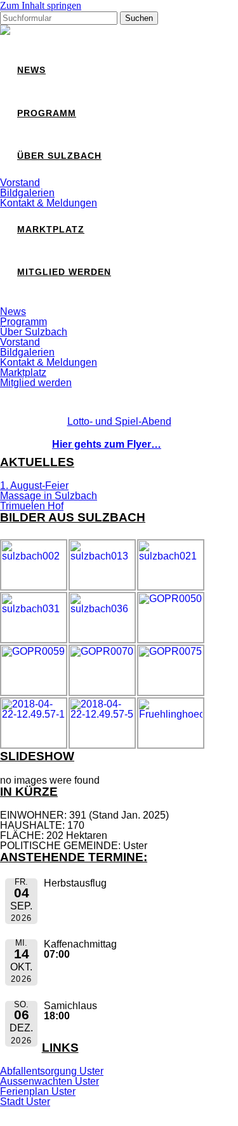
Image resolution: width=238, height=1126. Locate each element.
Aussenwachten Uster (49, 1081)
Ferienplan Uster (38, 1091)
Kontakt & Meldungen (48, 203)
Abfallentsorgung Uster (51, 1071)
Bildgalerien (27, 192)
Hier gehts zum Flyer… (106, 444)
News (31, 70)
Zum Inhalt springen (40, 5)
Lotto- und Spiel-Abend (119, 421)
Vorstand (20, 182)
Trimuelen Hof (31, 505)
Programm (46, 113)
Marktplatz (50, 229)
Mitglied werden (64, 272)
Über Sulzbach (59, 156)
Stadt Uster (25, 1101)
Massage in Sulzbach (48, 495)
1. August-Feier (34, 485)
